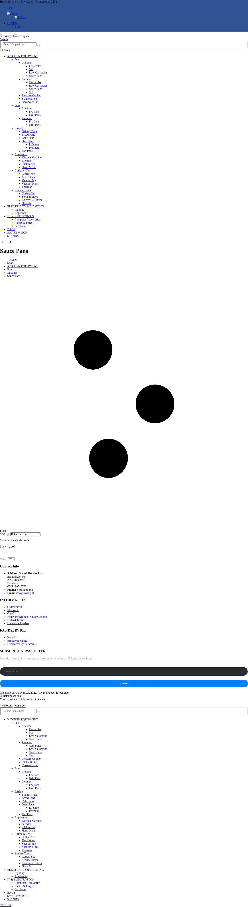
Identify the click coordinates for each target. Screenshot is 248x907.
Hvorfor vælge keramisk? (21, 643)
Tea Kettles (28, 177)
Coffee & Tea (22, 170)
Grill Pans (34, 115)
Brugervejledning (17, 640)
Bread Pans (28, 134)
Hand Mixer (29, 167)
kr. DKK (12, 23)
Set (31, 69)
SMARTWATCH (17, 232)
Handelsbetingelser (18, 623)
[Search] (38, 45)
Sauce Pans (35, 75)
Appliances (21, 154)
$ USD (19, 26)
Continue (20, 705)
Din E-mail (6, 665)
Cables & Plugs (23, 222)
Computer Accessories (27, 219)
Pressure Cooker (31, 95)
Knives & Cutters (32, 199)
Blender (26, 160)
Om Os (11, 613)
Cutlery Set (28, 193)
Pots (17, 59)
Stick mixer (28, 164)
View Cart (6, 705)
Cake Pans (28, 137)
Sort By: (5, 534)
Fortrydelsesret (15, 620)
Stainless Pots (29, 98)
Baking (19, 128)
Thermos (27, 186)
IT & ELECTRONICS (20, 216)
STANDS (13, 235)
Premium (27, 79)
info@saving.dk (25, 593)
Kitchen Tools (23, 190)
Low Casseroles (38, 72)
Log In (11, 7)
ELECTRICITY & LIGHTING (25, 206)
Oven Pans (28, 141)
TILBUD (5, 242)
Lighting (19, 209)
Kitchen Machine (32, 157)
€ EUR (19, 29)
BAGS (11, 229)
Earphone (20, 226)
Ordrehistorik (15, 606)
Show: (4, 546)
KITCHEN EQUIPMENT (22, 56)
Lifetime (26, 62)
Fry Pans (34, 111)
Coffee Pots (28, 173)
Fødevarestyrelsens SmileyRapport (27, 616)
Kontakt (12, 637)
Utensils (26, 203)
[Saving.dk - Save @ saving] (14, 36)
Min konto (13, 610)
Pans (17, 105)
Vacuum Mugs (30, 183)
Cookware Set (30, 101)
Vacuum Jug (29, 180)
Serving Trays (30, 196)
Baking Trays (29, 131)
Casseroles (35, 66)
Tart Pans (27, 150)
